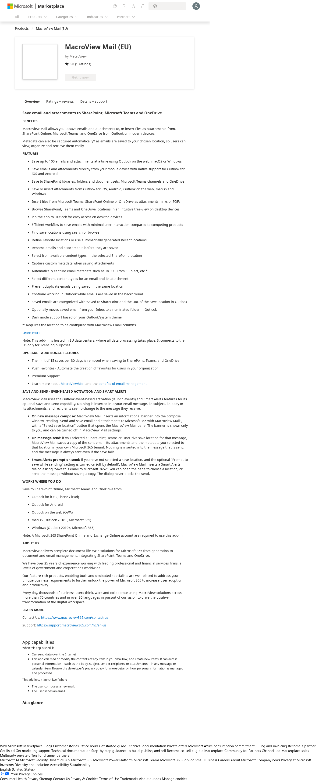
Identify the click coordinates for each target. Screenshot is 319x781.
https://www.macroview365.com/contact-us (74, 617)
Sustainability (80, 764)
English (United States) (17, 769)
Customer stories (66, 746)
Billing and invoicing (271, 746)
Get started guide (112, 746)
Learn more (31, 332)
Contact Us (61, 778)
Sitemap (45, 778)
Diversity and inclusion (31, 764)
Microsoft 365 (81, 760)
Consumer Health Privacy (19, 778)
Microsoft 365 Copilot (177, 760)
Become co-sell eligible (185, 750)
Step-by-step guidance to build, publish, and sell (128, 750)
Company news (268, 760)
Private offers (177, 746)
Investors (7, 764)
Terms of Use (109, 778)
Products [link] (22, 28)
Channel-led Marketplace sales (285, 750)
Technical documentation (146, 746)
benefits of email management (123, 383)
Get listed (7, 750)
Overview (32, 101)
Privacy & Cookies (84, 778)
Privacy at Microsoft (296, 760)
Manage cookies (174, 778)
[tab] (33, 101)
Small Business (206, 760)
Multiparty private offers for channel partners (34, 755)
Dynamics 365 (59, 760)
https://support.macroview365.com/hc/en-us (71, 625)
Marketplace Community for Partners (232, 750)
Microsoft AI (9, 760)
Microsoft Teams (146, 760)
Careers (224, 760)
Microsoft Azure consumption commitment (221, 746)
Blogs (47, 746)
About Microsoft (243, 760)
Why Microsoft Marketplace (21, 746)
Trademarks (129, 778)
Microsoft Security (34, 760)
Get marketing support (33, 750)
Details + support (93, 101)
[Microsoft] (20, 6)
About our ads (150, 778)
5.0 (72, 64)
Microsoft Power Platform (113, 760)
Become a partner (301, 746)
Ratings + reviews (60, 101)
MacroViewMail (73, 383)
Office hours (89, 746)
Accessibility (59, 764)
